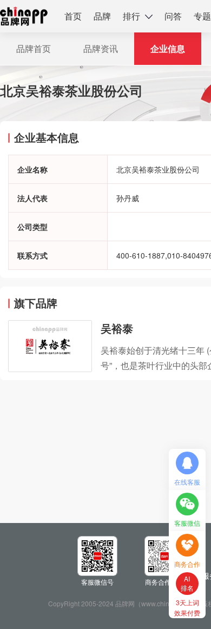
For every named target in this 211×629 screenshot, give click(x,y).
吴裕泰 (117, 328)
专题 (202, 16)
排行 (131, 16)
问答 (173, 16)
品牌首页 (33, 48)
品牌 (102, 16)
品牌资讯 (100, 48)
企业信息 (167, 48)
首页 (73, 16)
